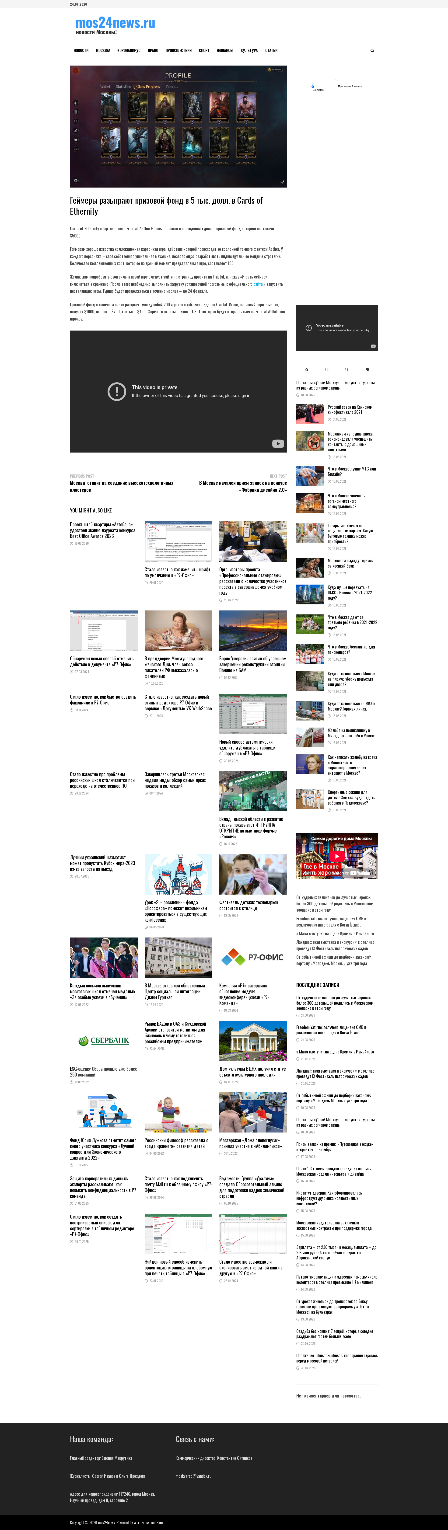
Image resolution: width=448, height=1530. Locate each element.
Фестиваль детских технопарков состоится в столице (248, 905)
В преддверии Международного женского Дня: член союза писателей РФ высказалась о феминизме (174, 667)
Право (153, 50)
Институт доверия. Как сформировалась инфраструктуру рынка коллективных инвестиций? (329, 1198)
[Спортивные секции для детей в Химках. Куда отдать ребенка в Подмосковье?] (310, 792)
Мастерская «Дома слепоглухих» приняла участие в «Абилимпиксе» (250, 1142)
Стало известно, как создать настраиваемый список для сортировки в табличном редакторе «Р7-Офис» (102, 1225)
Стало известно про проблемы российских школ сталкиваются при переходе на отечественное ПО (102, 779)
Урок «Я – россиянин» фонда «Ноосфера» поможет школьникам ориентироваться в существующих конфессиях (176, 911)
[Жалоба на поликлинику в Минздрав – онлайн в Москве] (310, 731)
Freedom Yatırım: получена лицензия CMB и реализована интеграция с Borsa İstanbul (331, 921)
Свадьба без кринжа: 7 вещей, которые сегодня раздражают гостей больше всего (334, 1333)
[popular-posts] (306, 369)
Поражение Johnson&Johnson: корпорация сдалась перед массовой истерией (337, 1358)
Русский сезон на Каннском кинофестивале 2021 (350, 409)
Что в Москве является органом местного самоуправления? (346, 500)
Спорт (204, 50)
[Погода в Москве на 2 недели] (350, 86)
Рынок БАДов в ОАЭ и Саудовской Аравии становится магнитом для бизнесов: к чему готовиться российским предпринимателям (175, 1032)
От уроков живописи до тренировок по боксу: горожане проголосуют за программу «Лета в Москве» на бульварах (332, 1306)
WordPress (142, 1522)
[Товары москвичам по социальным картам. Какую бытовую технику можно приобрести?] (310, 526)
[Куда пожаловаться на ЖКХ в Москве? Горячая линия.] (310, 704)
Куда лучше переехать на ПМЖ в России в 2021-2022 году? (350, 592)
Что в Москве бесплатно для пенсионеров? (351, 649)
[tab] (306, 369)
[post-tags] (368, 369)
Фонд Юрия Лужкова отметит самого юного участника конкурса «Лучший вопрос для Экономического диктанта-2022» (103, 1148)
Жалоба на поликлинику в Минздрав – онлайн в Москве (351, 733)
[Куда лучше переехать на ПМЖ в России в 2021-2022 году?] (310, 588)
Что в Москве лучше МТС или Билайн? (352, 471)
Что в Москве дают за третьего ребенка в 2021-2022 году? (352, 622)
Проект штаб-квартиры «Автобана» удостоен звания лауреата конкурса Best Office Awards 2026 (102, 530)
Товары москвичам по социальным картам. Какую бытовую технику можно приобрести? (350, 533)
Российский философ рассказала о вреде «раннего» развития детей (176, 1142)
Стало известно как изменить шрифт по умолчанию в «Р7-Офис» (177, 572)
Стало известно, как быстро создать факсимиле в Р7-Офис (103, 699)
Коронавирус (128, 50)
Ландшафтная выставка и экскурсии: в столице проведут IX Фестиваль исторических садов (335, 945)
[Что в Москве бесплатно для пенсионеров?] (310, 647)
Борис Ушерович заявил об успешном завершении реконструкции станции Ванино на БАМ (252, 664)
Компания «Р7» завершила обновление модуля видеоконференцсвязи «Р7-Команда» (244, 994)
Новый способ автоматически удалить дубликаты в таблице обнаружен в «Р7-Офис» (247, 747)
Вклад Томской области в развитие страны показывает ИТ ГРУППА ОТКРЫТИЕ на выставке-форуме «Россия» (251, 827)
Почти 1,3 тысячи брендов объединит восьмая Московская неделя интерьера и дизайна (333, 1171)
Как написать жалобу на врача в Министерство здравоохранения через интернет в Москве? (352, 765)
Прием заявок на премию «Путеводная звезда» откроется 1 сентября (334, 1146)
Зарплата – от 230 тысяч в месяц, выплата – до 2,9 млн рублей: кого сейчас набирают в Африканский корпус (336, 1252)
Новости (81, 50)
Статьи (271, 50)
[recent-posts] (327, 369)
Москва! (103, 50)
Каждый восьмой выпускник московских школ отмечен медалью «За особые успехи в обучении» (102, 991)
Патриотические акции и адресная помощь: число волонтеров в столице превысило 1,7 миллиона (337, 1279)
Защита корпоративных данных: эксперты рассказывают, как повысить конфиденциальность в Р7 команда (103, 1187)
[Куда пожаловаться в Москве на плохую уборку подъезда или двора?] (310, 674)
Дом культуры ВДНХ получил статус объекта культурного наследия (252, 1071)
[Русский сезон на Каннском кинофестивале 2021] (310, 407)
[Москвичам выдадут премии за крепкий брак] (310, 561)
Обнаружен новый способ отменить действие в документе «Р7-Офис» (102, 661)
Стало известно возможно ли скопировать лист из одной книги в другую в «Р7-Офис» (251, 1267)
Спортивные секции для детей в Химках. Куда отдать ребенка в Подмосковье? (351, 797)
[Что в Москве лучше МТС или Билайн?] (310, 469)
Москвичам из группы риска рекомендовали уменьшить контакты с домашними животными (350, 442)
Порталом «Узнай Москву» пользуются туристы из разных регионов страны (335, 385)
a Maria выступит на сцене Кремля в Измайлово (335, 933)
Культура (249, 50)
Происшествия (179, 50)
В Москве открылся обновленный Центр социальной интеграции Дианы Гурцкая (175, 991)
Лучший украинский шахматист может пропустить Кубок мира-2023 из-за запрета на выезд (102, 863)
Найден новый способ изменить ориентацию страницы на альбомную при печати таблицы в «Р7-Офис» (178, 1267)
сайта (258, 284)
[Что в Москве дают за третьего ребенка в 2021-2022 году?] (310, 617)
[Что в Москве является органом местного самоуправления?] (310, 496)
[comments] (347, 369)
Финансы (225, 50)
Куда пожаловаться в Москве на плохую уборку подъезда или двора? (351, 678)
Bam (160, 1522)
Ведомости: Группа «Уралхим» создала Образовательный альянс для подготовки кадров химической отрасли (251, 1187)
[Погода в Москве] (337, 78)
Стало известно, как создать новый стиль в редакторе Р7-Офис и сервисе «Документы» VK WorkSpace (178, 702)
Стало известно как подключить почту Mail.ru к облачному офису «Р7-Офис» (178, 1184)
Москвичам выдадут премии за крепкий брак (351, 563)
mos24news (106, 1522)
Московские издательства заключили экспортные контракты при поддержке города (334, 1225)
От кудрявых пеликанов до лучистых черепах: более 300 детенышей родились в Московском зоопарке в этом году (334, 903)
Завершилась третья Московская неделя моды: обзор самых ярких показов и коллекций (175, 779)
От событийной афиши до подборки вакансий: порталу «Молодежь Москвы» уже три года (333, 960)
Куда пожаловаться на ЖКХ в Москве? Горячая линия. (351, 706)
